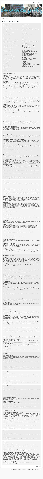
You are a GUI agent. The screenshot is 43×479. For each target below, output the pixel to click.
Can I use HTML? (5, 63)
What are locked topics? (6, 69)
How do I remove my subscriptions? (27, 55)
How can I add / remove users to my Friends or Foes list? (30, 41)
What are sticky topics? (6, 68)
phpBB (21, 157)
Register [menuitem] (35, 2)
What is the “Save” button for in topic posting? (10, 57)
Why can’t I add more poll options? (8, 51)
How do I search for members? (26, 47)
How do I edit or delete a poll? (7, 52)
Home (11, 469)
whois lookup (28, 454)
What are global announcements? (8, 66)
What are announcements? (7, 67)
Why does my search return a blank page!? (28, 46)
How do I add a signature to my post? (8, 49)
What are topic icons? (6, 70)
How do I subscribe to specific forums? (28, 54)
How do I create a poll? (6, 50)
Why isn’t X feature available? (26, 63)
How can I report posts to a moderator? (9, 56)
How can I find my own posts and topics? (28, 48)
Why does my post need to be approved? (9, 58)
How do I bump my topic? (7, 59)
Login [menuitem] (40, 2)
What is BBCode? (5, 62)
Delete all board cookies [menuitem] (30, 469)
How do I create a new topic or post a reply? (9, 47)
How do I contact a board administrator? (28, 66)
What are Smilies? (5, 64)
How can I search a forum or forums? (27, 44)
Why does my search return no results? (28, 45)
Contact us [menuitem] (23, 469)
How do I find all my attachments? (27, 59)
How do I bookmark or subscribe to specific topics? (29, 53)
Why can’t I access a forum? (7, 53)
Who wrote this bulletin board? (26, 62)
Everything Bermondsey (17, 469)
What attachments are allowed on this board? (29, 58)
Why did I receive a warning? (7, 55)
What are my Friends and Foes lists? (27, 40)
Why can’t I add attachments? (7, 54)
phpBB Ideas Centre (7, 450)
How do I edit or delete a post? (7, 48)
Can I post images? (6, 65)
